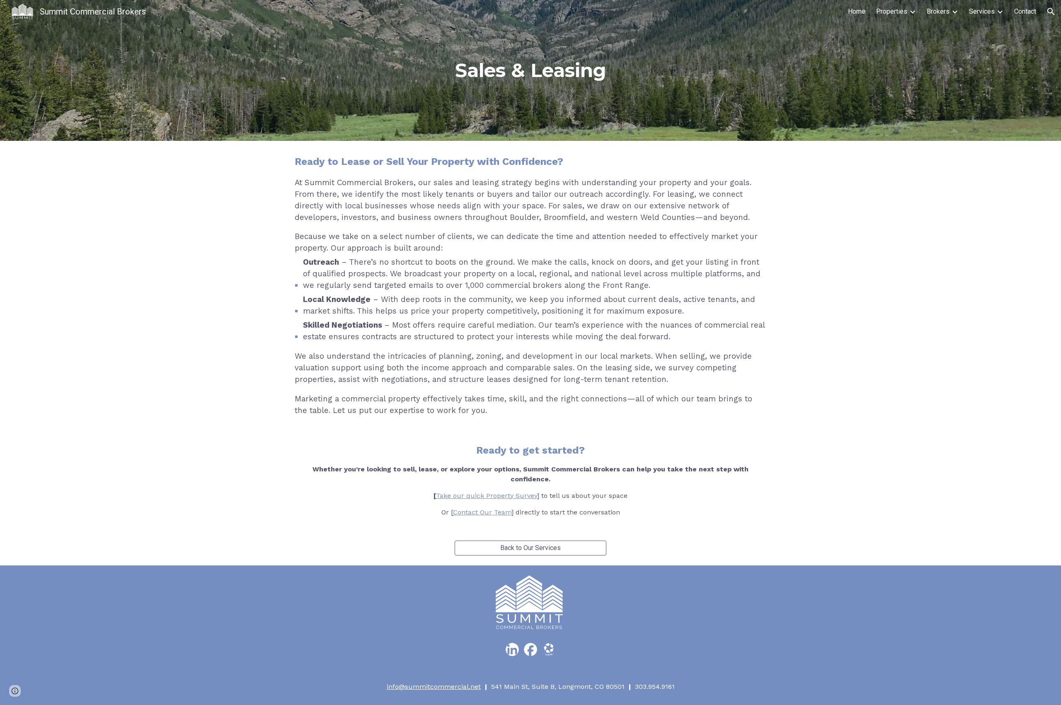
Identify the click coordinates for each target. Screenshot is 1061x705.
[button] (1051, 12)
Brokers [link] (938, 11)
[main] (530, 70)
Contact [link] (1025, 11)
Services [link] (982, 11)
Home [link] (856, 11)
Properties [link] (891, 11)
